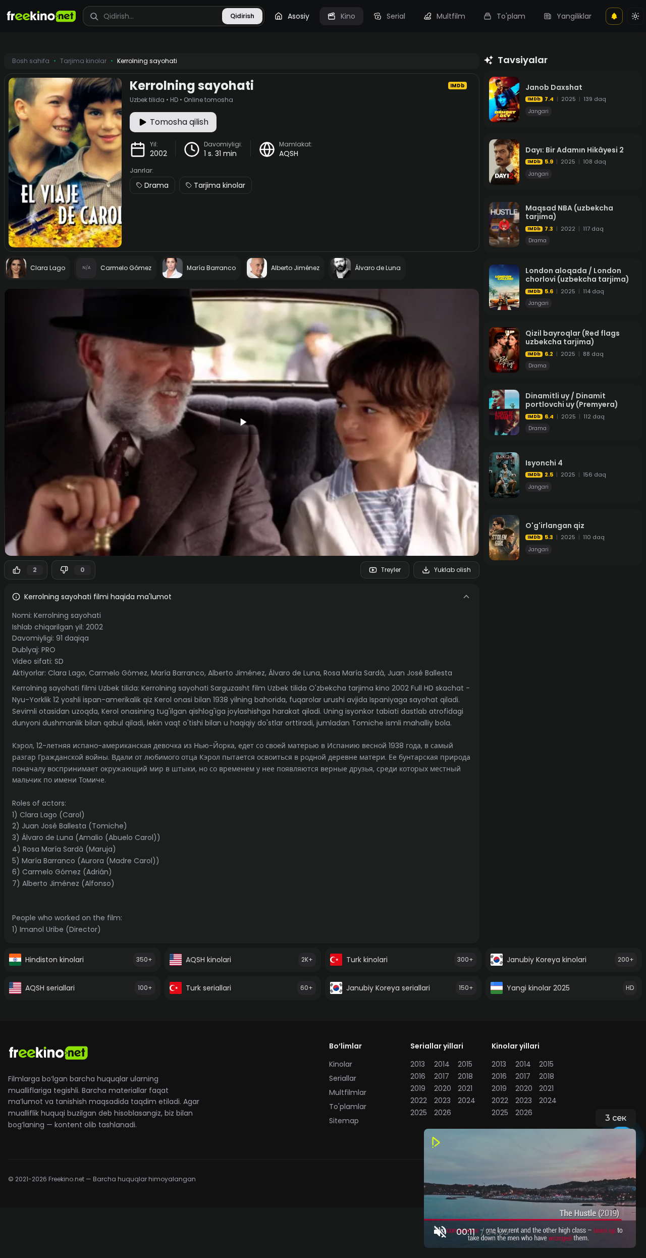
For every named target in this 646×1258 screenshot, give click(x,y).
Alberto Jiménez (236, 673)
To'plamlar (347, 1107)
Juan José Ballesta (420, 673)
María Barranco (177, 673)
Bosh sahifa (30, 61)
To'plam (511, 16)
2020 (442, 1088)
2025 (418, 1113)
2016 (417, 1076)
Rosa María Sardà (354, 673)
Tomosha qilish (179, 122)
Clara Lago (66, 673)
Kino (348, 16)
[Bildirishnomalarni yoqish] (614, 16)
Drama (156, 185)
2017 (441, 1076)
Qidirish (242, 16)
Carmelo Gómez (118, 673)
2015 (465, 1064)
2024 (466, 1100)
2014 (442, 1064)
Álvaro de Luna (294, 673)
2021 (465, 1088)
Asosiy (298, 16)
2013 (417, 1064)
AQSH (288, 153)
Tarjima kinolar (219, 185)
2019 (417, 1088)
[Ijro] (241, 422)
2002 (158, 153)
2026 (442, 1113)
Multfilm (451, 16)
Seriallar (342, 1078)
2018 (465, 1076)
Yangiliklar (574, 16)
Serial (396, 16)
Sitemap (344, 1121)
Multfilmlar (347, 1092)
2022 (418, 1100)
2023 (442, 1100)
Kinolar (340, 1064)
